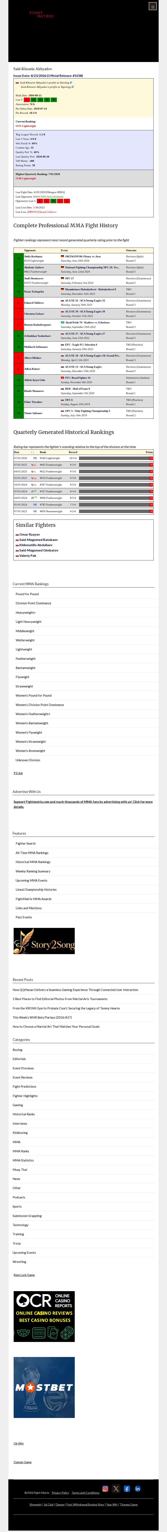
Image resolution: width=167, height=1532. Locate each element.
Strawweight (24, 686)
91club (18, 773)
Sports (17, 1206)
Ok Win (19, 1443)
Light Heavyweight (29, 621)
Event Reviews (23, 1077)
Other (17, 1188)
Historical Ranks (24, 1114)
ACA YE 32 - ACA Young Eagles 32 (85, 300)
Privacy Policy (60, 1492)
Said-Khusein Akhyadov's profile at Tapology (46, 86)
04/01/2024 (20, 497)
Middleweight (25, 631)
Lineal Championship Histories (36, 889)
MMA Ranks (21, 1151)
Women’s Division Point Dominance (40, 705)
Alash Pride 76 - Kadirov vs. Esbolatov (87, 322)
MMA (16, 1142)
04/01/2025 (20, 471)
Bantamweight (25, 668)
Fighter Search (26, 843)
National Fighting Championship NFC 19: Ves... (92, 267)
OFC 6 (69, 399)
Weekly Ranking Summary (33, 871)
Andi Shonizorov (34, 278)
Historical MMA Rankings (33, 862)
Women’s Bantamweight (32, 723)
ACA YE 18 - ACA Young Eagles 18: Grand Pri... (92, 355)
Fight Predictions (24, 1086)
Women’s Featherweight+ (33, 714)
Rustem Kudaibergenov (37, 324)
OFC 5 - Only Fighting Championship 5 (87, 410)
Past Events (24, 917)
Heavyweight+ (26, 612)
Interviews (20, 1123)
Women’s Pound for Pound (34, 695)
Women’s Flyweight (29, 732)
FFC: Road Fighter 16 (77, 377)
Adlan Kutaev (32, 368)
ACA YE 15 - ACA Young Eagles (83, 366)
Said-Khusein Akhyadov (32, 69)
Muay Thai (20, 1169)
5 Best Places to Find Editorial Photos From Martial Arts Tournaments (60, 999)
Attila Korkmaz (55, 196)
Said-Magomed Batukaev (38, 539)
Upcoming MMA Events (31, 880)
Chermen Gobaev (34, 313)
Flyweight (22, 677)
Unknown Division (28, 760)
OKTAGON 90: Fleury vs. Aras (83, 256)
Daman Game (23, 1462)
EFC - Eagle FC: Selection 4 (81, 344)
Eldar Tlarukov (33, 401)
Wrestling (19, 1261)
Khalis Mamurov (34, 391)
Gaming (18, 1105)
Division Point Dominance (33, 603)
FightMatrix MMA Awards (34, 899)
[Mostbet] (44, 1417)
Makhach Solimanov (36, 346)
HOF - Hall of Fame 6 (77, 388)
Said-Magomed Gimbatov (38, 550)
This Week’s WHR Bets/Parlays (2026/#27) (42, 1017)
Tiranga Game (129, 1504)
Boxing (17, 1049)
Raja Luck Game (24, 1275)
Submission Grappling (27, 1216)
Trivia (17, 1243)
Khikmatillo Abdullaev (36, 545)
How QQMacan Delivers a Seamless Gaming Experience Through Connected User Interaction (75, 990)
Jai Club (49, 1504)
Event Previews (23, 1068)
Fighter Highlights (25, 1096)
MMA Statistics (23, 1160)
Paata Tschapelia (34, 291)
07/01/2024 (20, 491)
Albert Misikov (33, 357)
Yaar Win (112, 1504)
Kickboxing (20, 1132)
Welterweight (25, 640)
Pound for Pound (27, 594)
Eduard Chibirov (47, 211)
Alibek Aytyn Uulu (34, 380)
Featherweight (26, 658)
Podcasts (19, 1197)
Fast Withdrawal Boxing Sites (85, 1504)
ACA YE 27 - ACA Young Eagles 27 (85, 333)
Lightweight (24, 649)
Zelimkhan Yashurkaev (37, 335)
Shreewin (36, 1504)
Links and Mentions (29, 908)
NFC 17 (69, 278)
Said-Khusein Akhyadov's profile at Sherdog (44, 82)
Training (18, 1234)
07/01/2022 (20, 511)
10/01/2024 (20, 484)
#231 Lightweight (26, 125)
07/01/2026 (20, 458)
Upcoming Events (24, 1252)
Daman (60, 1504)
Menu (153, 6)
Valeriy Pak (27, 555)
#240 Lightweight (26, 178)
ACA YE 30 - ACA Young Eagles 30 (85, 311)
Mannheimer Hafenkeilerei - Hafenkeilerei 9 (90, 289)
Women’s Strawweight (31, 741)
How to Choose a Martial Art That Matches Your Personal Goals (56, 1026)
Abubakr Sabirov (34, 267)
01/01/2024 (20, 504)
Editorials (19, 1059)
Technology (21, 1225)
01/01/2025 (20, 477)
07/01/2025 (20, 464)
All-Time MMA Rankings (32, 853)
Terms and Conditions (85, 1492)
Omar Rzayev (29, 534)
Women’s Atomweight (30, 750)
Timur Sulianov (33, 413)
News (16, 1179)
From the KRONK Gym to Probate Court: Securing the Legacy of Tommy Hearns (66, 1008)
